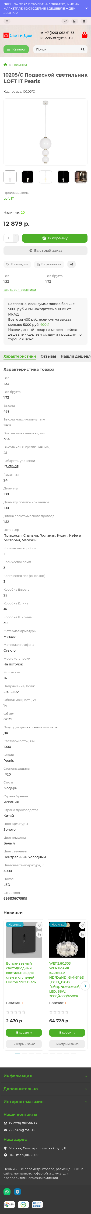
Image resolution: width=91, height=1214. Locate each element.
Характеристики (20, 356)
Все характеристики (20, 289)
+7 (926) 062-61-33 (59, 33)
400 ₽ (44, 325)
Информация (18, 1076)
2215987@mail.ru (59, 38)
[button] (5, 986)
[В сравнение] (39, 934)
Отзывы (48, 356)
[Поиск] (82, 49)
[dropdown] (7, 21)
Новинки (19, 65)
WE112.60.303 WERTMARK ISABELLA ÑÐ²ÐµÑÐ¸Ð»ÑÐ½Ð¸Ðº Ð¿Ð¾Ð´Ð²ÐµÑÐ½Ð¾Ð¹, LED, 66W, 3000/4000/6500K (66, 979)
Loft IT (9, 198)
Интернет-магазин (24, 1101)
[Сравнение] (74, 21)
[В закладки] (39, 925)
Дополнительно (21, 1088)
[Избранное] (65, 21)
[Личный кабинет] (84, 21)
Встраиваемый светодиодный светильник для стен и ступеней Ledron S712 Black (21, 972)
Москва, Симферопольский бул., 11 (37, 1148)
